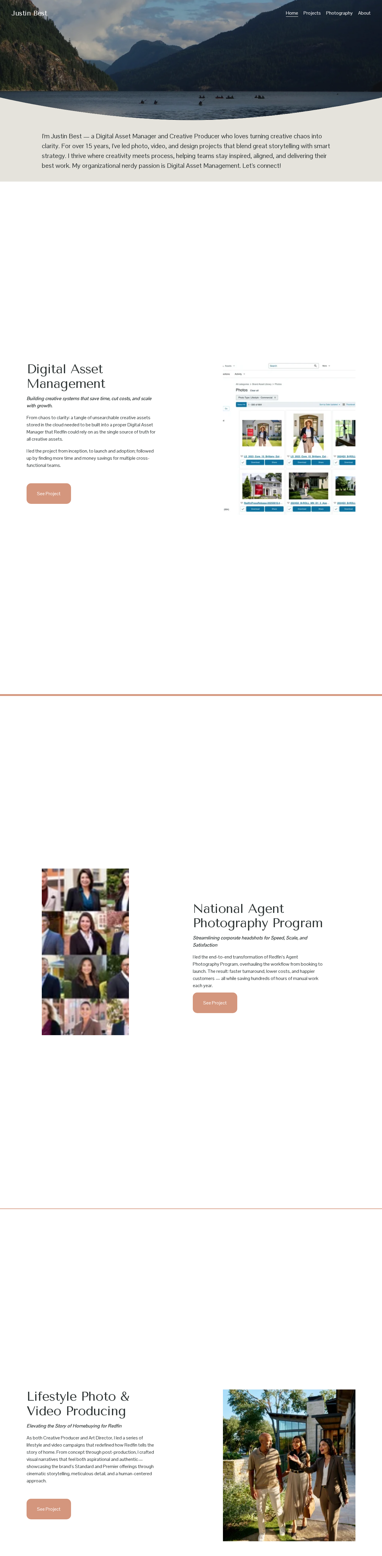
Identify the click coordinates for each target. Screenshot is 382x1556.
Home (292, 13)
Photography (339, 13)
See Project (49, 493)
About (364, 13)
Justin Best (29, 13)
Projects (312, 13)
